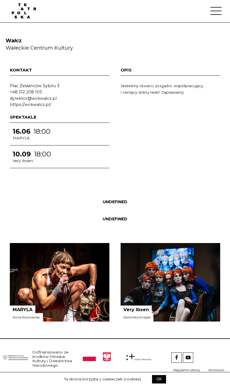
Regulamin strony (186, 370)
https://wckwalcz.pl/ (30, 104)
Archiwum (216, 370)
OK (159, 379)
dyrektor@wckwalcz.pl (33, 98)
